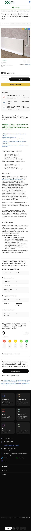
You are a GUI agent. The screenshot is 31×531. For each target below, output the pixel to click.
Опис (12, 24)
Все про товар (5, 24)
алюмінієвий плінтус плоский (12, 381)
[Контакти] (24, 2)
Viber (5, 461)
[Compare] (24, 61)
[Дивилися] (13, 528)
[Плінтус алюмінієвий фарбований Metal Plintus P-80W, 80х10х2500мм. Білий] (15, 43)
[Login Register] (26, 2)
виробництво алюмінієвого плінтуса (14, 384)
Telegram (6, 458)
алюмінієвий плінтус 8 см (10, 380)
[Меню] (2, 2)
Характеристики (20, 24)
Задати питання (15, 371)
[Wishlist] (28, 61)
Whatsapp (21, 458)
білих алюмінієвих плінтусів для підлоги (12, 179)
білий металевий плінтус (14, 383)
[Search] (21, 2)
